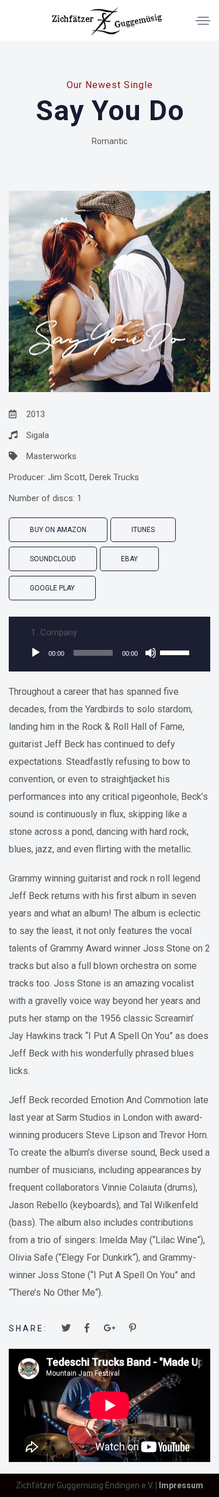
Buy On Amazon (58, 530)
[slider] (176, 651)
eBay (129, 559)
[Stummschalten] (151, 653)
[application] (109, 652)
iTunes (143, 530)
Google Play (52, 588)
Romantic (109, 141)
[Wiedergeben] (35, 653)
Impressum (181, 1485)
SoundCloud (53, 559)
